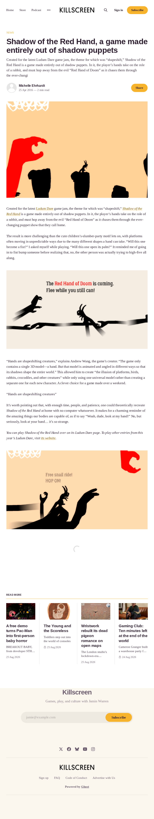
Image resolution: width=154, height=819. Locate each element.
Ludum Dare (44, 208)
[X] (61, 749)
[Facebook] (69, 749)
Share (139, 87)
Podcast (36, 10)
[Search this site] (105, 10)
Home (10, 10)
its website (48, 438)
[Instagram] (93, 749)
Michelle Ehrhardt (32, 85)
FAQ (57, 777)
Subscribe (137, 10)
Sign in (118, 10)
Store (22, 10)
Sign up (44, 777)
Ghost (85, 786)
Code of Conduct (76, 777)
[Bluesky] (77, 749)
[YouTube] (85, 749)
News (10, 32)
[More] (49, 10)
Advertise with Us (104, 777)
